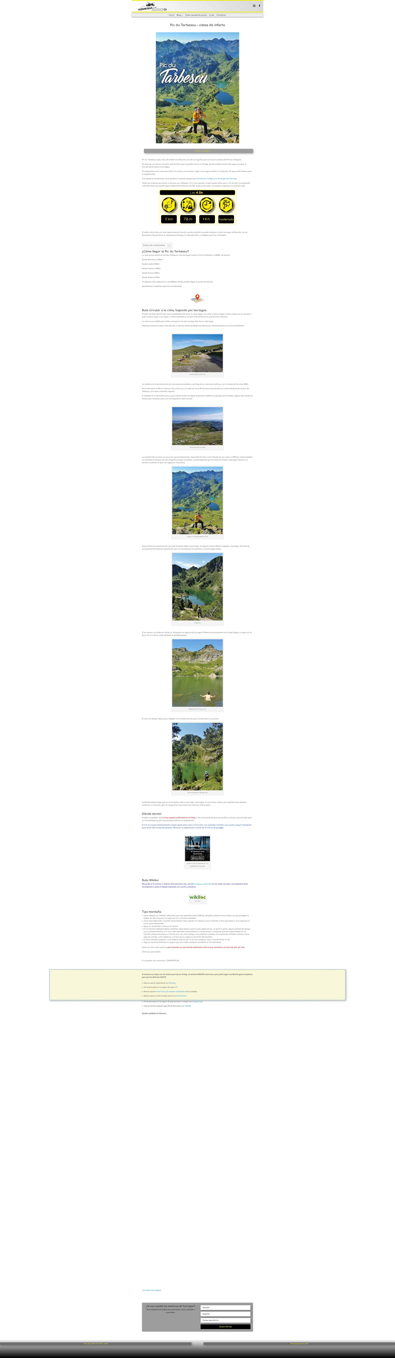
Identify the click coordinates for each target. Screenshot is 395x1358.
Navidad (179, 1095)
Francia (198, 151)
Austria (186, 1095)
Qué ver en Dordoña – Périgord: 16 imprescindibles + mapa (170, 1181)
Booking (172, 983)
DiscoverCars (182, 996)
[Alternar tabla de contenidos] (168, 245)
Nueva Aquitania (200, 1184)
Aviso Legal (87, 1343)
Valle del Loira (198, 1276)
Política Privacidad (96, 1343)
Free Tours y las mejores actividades (170, 991)
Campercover (197, 1001)
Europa (190, 1184)
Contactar (221, 15)
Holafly (188, 1006)
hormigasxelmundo (155, 1095)
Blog (179, 15)
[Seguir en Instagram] (254, 5)
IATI (176, 987)
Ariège (206, 151)
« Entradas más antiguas (151, 1290)
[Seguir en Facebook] (259, 5)
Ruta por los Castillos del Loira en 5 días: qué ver (165, 1273)
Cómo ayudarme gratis (196, 15)
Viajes (178, 1184)
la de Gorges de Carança (226, 179)
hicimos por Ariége (204, 179)
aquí (149, 952)
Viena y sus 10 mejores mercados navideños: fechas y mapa (170, 1092)
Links (211, 15)
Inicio (171, 15)
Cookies (106, 1343)
